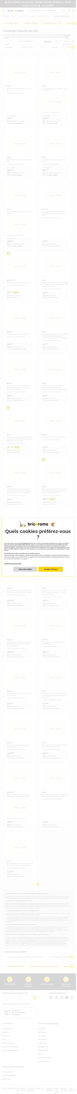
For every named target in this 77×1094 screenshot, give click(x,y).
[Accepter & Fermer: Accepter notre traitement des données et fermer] (50, 569)
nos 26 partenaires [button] (24, 543)
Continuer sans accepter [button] (12, 562)
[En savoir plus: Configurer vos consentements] (25, 569)
